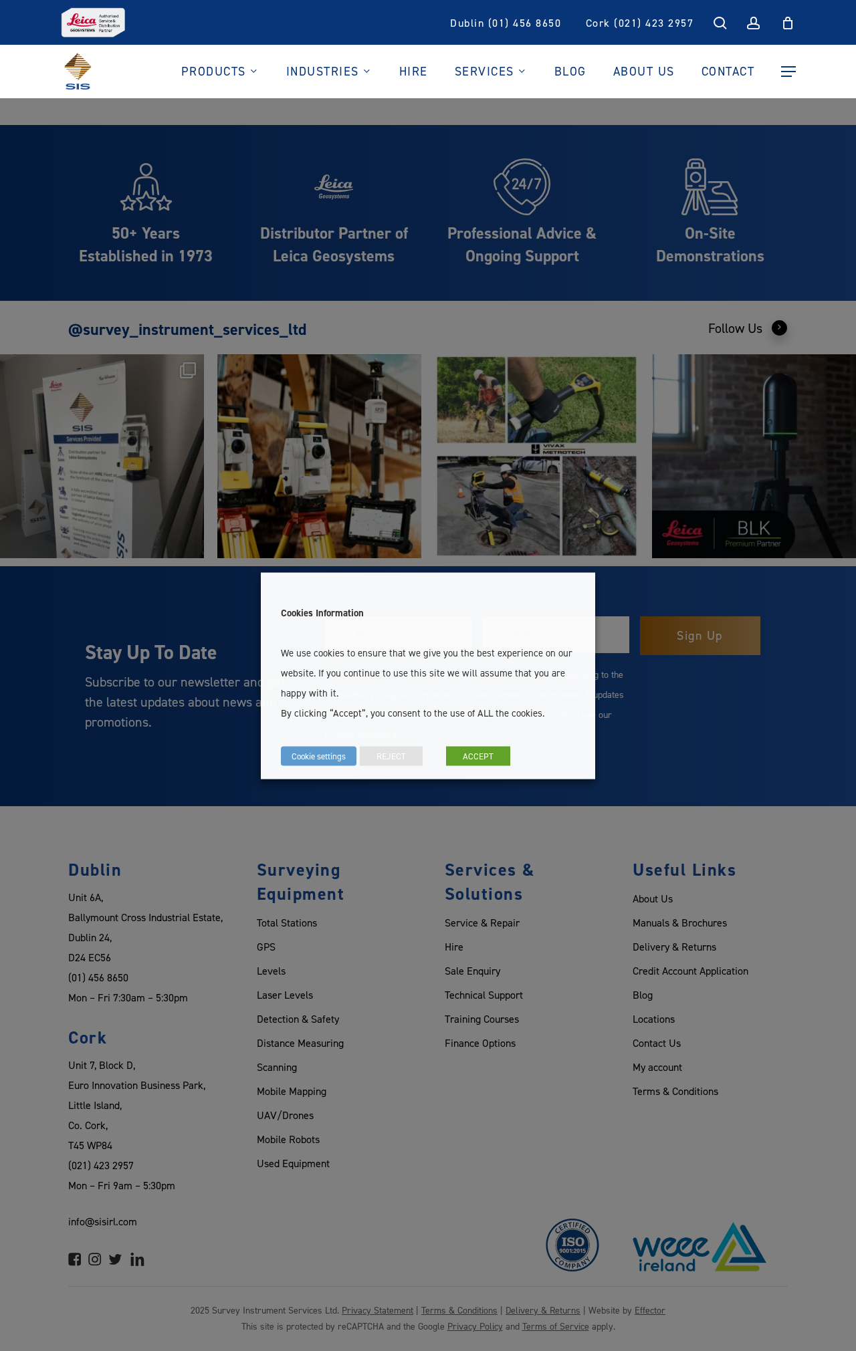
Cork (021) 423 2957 (640, 22)
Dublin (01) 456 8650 (505, 22)
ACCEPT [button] (478, 755)
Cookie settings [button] (319, 755)
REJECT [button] (391, 755)
